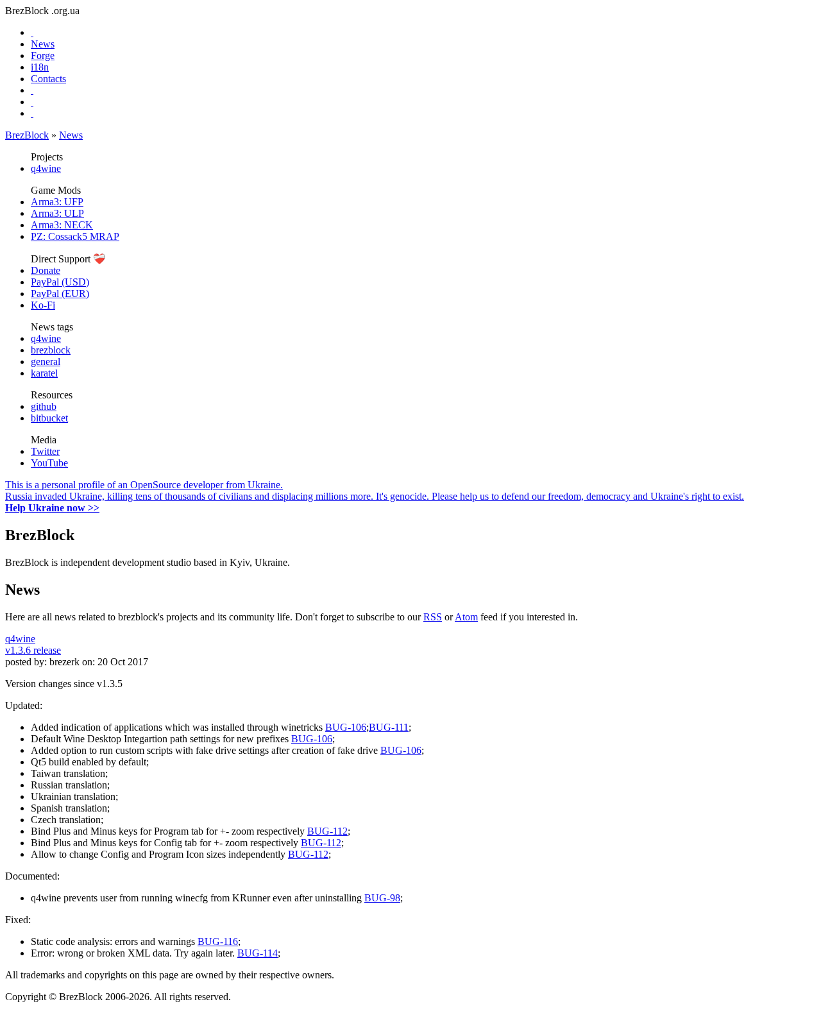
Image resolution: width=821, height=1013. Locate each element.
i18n (40, 67)
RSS (432, 616)
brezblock (51, 350)
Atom (466, 616)
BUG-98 (382, 897)
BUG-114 (257, 953)
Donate (45, 270)
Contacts (48, 78)
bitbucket (49, 418)
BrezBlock (27, 135)
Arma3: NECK (62, 224)
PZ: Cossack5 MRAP (75, 236)
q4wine (46, 168)
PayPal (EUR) (60, 293)
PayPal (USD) (60, 282)
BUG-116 (218, 941)
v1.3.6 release (33, 650)
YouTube (49, 462)
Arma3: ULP (57, 213)
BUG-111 (389, 727)
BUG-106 (345, 727)
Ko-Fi (43, 305)
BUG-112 (327, 831)
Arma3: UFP (57, 201)
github (43, 406)
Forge (43, 55)
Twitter (45, 451)
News (43, 43)
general (45, 361)
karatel (44, 373)
